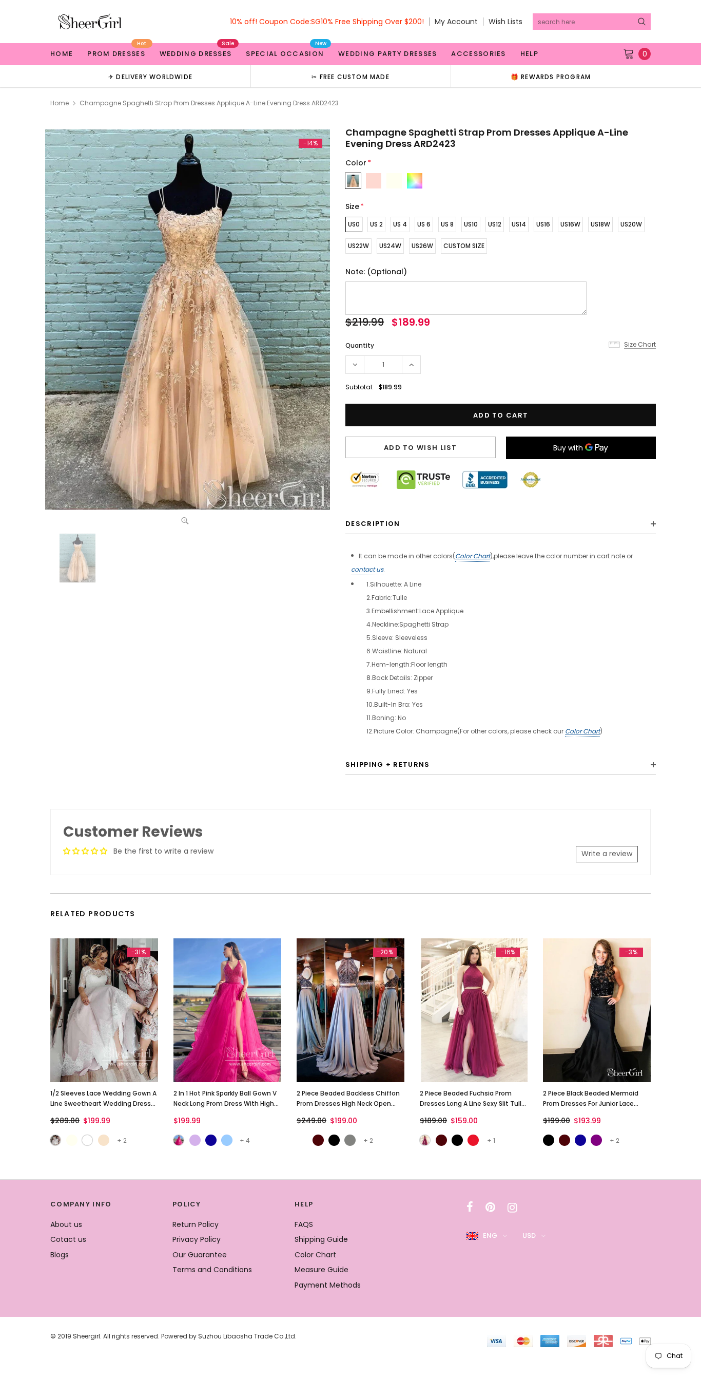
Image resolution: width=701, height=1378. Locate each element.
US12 (494, 224)
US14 (519, 224)
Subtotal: (359, 387)
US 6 (424, 224)
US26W (422, 245)
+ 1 (491, 1140)
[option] (150, 76)
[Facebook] (469, 1207)
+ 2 (122, 1140)
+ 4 (245, 1140)
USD (529, 1235)
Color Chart (472, 556)
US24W (390, 245)
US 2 (376, 224)
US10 (471, 224)
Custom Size (463, 245)
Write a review (606, 853)
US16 (543, 224)
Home (59, 103)
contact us (367, 569)
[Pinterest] (490, 1207)
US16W (570, 224)
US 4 (400, 224)
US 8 (447, 224)
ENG (490, 1235)
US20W (631, 224)
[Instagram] (512, 1207)
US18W (600, 224)
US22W (358, 245)
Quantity (359, 345)
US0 (354, 224)
